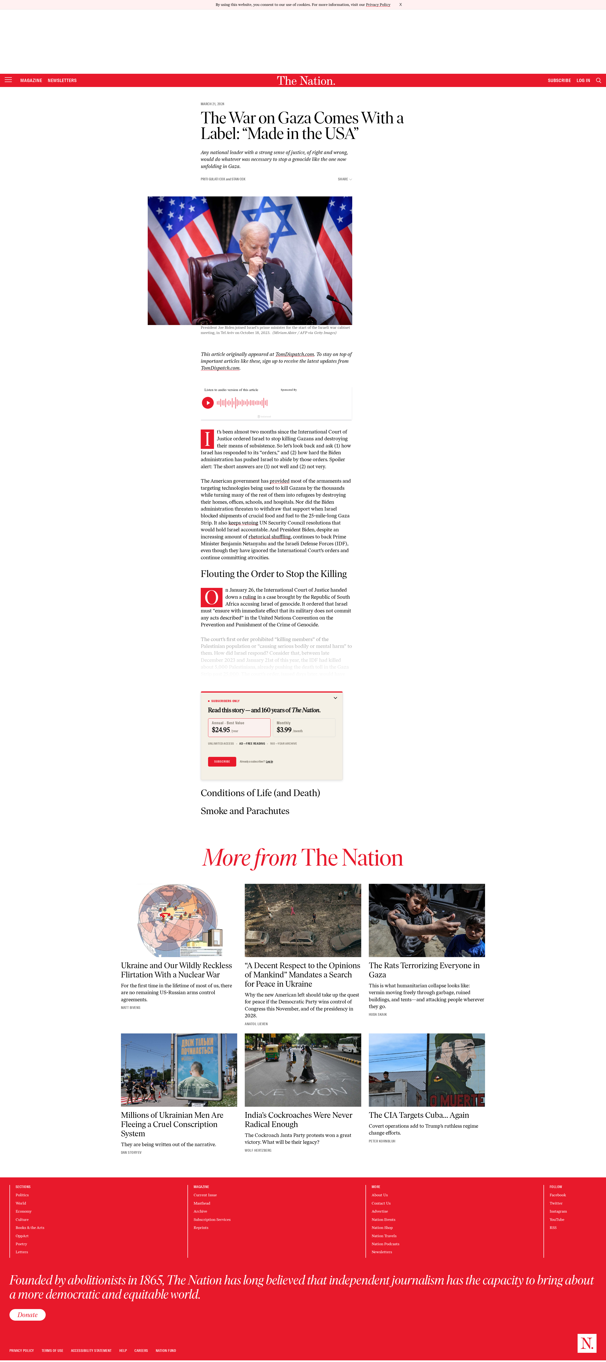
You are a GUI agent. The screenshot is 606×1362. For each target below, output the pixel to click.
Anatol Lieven (256, 1024)
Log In (583, 80)
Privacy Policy (378, 4)
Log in (269, 761)
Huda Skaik (378, 1014)
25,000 (231, 674)
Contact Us (381, 1203)
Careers (141, 1351)
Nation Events (383, 1219)
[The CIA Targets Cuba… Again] (427, 1070)
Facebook (558, 1195)
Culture (22, 1219)
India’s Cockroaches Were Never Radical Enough (298, 1119)
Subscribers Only (225, 701)
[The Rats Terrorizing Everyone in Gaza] (427, 920)
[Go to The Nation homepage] (306, 80)
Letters (22, 1252)
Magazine (31, 80)
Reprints (201, 1227)
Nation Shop (382, 1227)
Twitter (556, 1203)
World (21, 1203)
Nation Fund (166, 1351)
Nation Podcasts (385, 1244)
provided (280, 481)
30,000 (336, 688)
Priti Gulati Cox (213, 179)
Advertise (380, 1211)
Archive (200, 1211)
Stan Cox (238, 179)
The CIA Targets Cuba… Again (419, 1115)
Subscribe (559, 80)
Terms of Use (52, 1351)
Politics (22, 1195)
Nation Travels (384, 1236)
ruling (249, 597)
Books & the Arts (30, 1227)
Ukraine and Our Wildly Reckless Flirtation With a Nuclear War (176, 970)
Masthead (202, 1203)
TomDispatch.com (294, 354)
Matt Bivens (131, 1007)
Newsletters (62, 80)
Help (123, 1351)
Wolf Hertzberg (258, 1150)
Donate (28, 1315)
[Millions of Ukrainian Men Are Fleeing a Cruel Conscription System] (179, 1070)
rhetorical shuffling (270, 537)
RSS (553, 1227)
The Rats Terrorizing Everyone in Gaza (424, 970)
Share (343, 179)
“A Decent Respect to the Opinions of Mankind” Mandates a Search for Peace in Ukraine (302, 975)
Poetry (21, 1244)
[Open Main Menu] (8, 80)
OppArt (22, 1236)
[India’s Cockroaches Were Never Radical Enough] (303, 1070)
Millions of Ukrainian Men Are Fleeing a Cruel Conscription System (172, 1124)
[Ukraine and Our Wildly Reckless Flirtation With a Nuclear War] (179, 920)
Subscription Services (212, 1219)
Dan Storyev (131, 1152)
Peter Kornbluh (382, 1141)
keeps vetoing (243, 523)
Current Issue (205, 1195)
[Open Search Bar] (598, 80)
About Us (380, 1195)
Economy (23, 1211)
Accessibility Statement (91, 1351)
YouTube (557, 1219)
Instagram (558, 1211)
